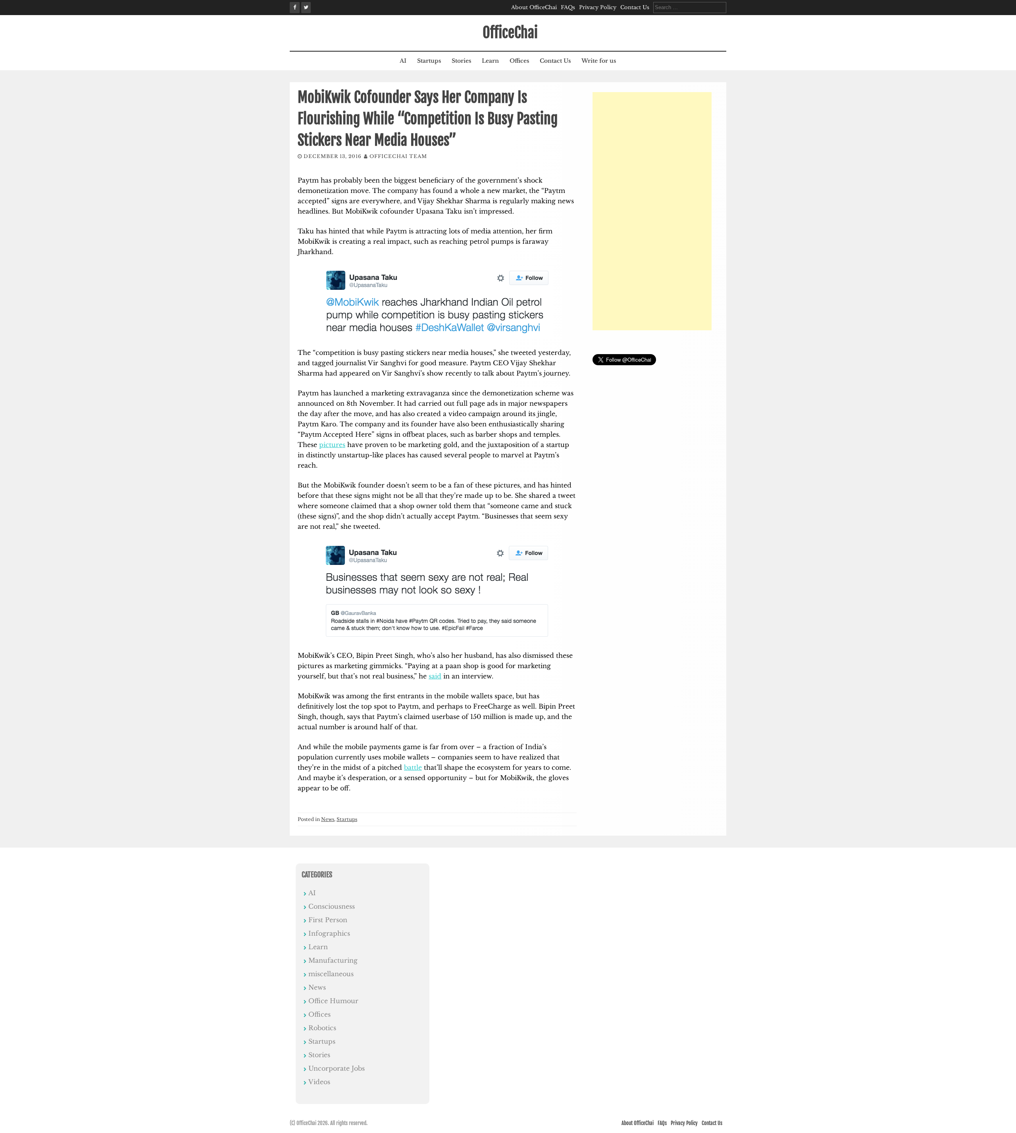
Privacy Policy (597, 7)
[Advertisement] (652, 211)
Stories (461, 60)
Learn (490, 60)
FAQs (568, 7)
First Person (327, 920)
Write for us (598, 60)
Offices (519, 60)
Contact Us (634, 7)
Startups (429, 60)
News (327, 819)
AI (403, 60)
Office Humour (333, 1001)
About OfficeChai (534, 7)
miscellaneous (331, 974)
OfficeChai (510, 33)
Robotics (322, 1028)
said (435, 676)
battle (413, 767)
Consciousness (331, 906)
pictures (332, 445)
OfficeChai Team (398, 156)
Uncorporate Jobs (336, 1068)
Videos (319, 1082)
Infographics (329, 933)
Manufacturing (333, 960)
